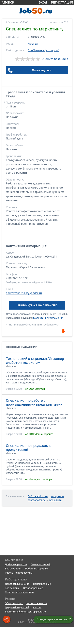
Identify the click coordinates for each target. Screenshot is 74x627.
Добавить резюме (16, 564)
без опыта (55, 500)
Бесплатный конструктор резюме (25, 611)
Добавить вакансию (17, 583)
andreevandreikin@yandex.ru (24, 293)
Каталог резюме (33, 588)
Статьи (37, 607)
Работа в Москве (38, 496)
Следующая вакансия (52, 619)
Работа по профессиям (19, 572)
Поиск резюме (42, 583)
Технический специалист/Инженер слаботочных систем (35, 361)
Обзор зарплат (14, 603)
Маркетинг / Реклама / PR (48, 317)
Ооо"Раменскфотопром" (43, 50)
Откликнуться (41, 70)
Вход (43, 2)
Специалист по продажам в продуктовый (28, 448)
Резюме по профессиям (19, 592)
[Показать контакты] (10, 70)
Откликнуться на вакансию (37, 305)
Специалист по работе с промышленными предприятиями (34, 402)
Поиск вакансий (40, 564)
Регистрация (62, 2)
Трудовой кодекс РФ (17, 607)
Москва (33, 43)
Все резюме (12, 588)
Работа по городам (36, 568)
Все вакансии (13, 568)
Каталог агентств (36, 603)
